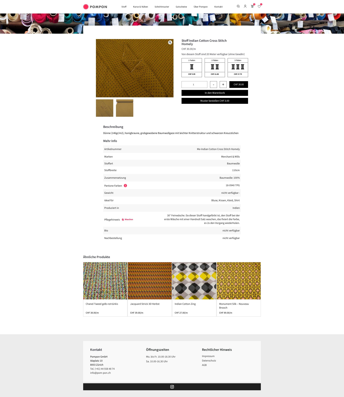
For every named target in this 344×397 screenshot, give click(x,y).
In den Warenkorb (215, 93)
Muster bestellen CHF (214, 101)
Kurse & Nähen (140, 6)
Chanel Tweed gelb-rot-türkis (102, 304)
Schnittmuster (162, 6)
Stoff (123, 6)
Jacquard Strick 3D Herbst (145, 304)
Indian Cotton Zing (185, 304)
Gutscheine (181, 6)
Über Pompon (201, 6)
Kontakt (218, 6)
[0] (259, 6)
